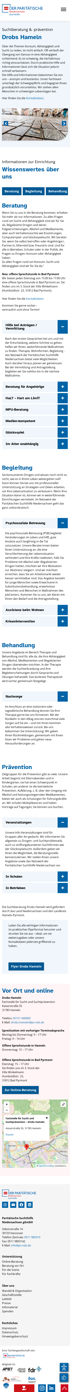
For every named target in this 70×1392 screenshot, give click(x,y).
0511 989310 (32, 1237)
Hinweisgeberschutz (15, 1336)
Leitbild (6, 1299)
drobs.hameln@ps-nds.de (27, 1022)
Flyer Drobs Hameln (26, 966)
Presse (6, 1303)
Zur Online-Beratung (20, 1090)
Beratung (12, 191)
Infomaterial (10, 1307)
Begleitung (33, 191)
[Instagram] (42, 1388)
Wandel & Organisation (17, 1291)
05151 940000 (21, 1018)
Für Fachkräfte (11, 1274)
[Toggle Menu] (63, 9)
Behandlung (57, 191)
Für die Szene (10, 1270)
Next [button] (63, 123)
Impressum (9, 1328)
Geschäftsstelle (12, 1295)
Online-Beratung (12, 1261)
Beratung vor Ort (13, 1266)
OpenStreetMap (46, 1165)
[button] (6, 1386)
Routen (10, 1134)
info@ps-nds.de (21, 1245)
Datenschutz (10, 1332)
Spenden (7, 1311)
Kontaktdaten (34, 98)
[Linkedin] (51, 1388)
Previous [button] (6, 123)
